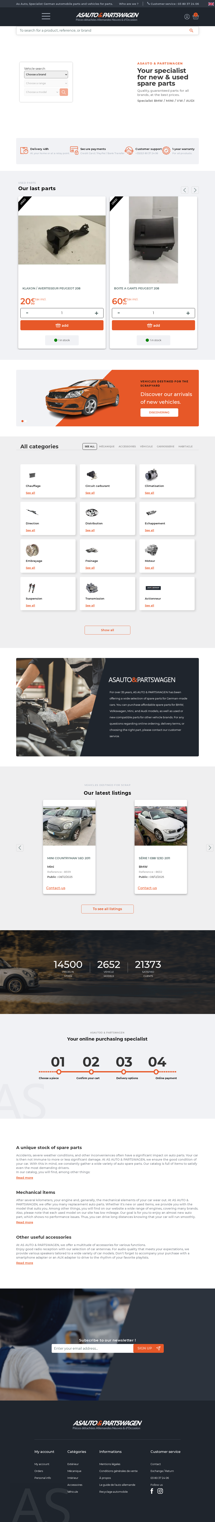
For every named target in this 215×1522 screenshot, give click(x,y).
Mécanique (74, 1471)
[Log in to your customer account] (187, 16)
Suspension (34, 598)
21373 (148, 964)
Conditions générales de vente (118, 1471)
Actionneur (153, 598)
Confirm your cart (88, 1078)
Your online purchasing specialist (107, 1039)
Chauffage (33, 486)
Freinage (91, 560)
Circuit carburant (97, 486)
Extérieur (73, 1464)
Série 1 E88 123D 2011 (154, 858)
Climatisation (154, 486)
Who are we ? (129, 3)
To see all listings (107, 909)
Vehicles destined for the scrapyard (153, 383)
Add (64, 326)
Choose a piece (49, 1078)
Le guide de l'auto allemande (117, 1484)
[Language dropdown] (211, 4)
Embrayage (34, 560)
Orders (38, 1471)
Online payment (166, 1078)
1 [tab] (23, 422)
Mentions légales (109, 1464)
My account (44, 1452)
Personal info (42, 1477)
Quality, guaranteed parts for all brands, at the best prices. (163, 93)
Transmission (94, 598)
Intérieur (72, 1477)
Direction (32, 523)
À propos (105, 1477)
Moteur (150, 560)
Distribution (94, 523)
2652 (108, 964)
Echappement (155, 523)
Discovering (138, 410)
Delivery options (127, 1078)
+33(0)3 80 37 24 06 (146, 153)
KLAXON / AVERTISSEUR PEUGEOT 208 (51, 288)
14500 (68, 964)
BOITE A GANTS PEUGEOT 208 (136, 288)
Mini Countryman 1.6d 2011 (68, 858)
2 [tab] (27, 422)
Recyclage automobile (113, 1491)
